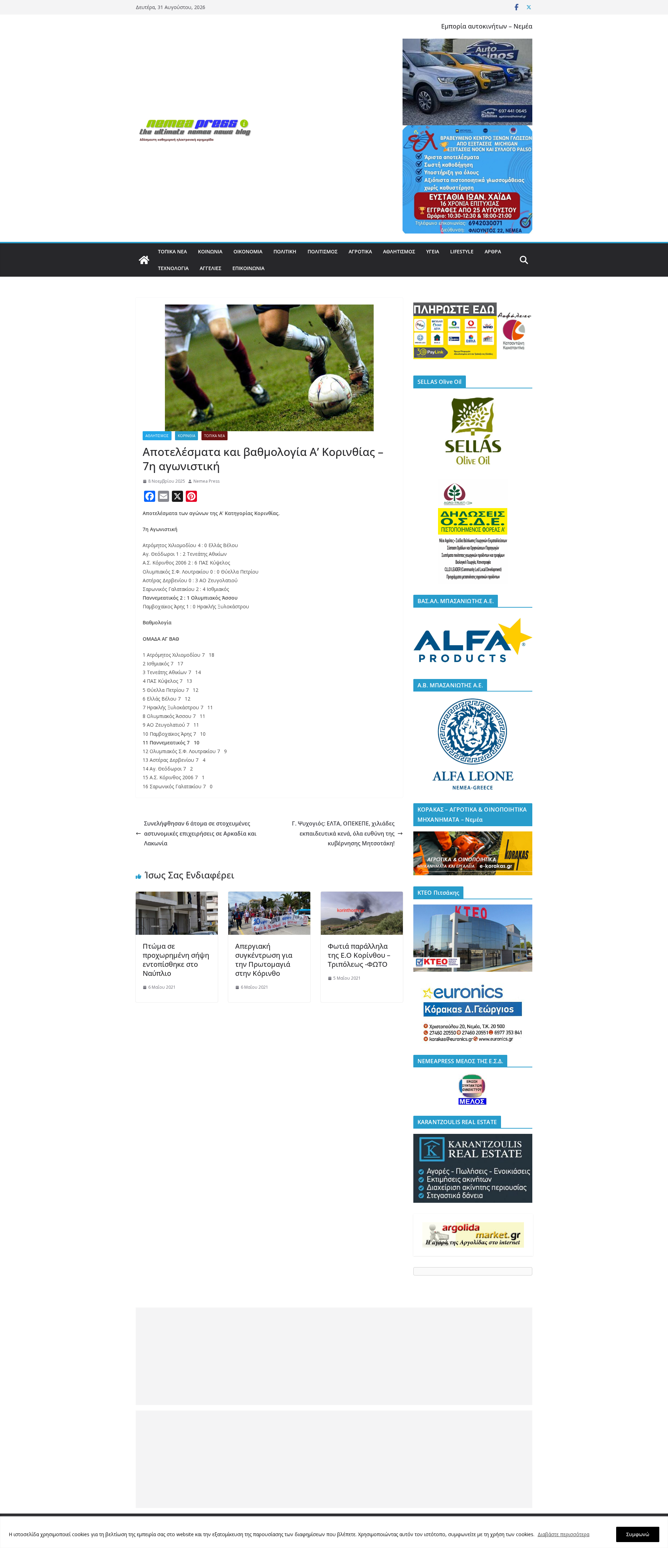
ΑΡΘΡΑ (493, 251)
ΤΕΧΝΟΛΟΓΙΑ (173, 268)
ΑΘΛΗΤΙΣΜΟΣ (399, 251)
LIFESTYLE (462, 251)
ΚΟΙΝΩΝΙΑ (210, 251)
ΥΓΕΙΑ (432, 251)
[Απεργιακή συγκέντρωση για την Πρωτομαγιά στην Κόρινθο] (269, 896)
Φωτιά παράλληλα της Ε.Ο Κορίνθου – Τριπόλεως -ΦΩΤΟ (359, 955)
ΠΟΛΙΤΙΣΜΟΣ (322, 251)
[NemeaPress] (144, 260)
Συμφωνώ (637, 1534)
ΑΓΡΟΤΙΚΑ (360, 251)
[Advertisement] (334, 1356)
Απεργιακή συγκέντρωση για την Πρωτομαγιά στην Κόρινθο (263, 959)
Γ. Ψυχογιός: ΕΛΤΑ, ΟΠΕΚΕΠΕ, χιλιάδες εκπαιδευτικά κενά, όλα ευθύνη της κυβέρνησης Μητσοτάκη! (343, 833)
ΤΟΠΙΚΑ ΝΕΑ (172, 251)
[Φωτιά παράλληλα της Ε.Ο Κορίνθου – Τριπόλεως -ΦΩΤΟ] (362, 896)
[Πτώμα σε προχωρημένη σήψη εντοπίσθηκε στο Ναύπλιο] (177, 896)
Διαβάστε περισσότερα (563, 1534)
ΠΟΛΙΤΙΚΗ (284, 251)
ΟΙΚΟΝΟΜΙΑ (247, 251)
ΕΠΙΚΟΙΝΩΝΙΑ (248, 268)
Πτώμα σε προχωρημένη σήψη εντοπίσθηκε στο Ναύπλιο (176, 959)
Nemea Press (206, 481)
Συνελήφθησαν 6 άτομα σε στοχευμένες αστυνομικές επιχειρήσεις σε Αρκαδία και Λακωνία (200, 833)
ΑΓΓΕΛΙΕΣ (210, 268)
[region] (334, 1532)
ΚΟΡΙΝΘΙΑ (186, 435)
